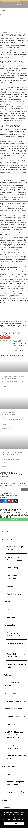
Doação (7, 808)
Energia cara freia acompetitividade (8, 413)
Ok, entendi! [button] (14, 823)
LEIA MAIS (4, 386)
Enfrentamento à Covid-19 (16, 644)
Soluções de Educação (13, 709)
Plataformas (8, 675)
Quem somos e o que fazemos (15, 548)
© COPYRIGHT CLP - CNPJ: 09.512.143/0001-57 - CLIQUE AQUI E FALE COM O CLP (14, 513)
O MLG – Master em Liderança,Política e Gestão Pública (14, 734)
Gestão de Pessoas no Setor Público (15, 655)
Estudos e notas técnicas (16, 701)
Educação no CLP (13, 724)
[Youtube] (9, 501)
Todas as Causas (13, 617)
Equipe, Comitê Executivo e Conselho (15, 558)
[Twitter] (5, 501)
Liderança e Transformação (12, 746)
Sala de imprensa (13, 594)
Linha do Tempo (12, 568)
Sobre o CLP (9, 539)
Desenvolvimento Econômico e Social (14, 634)
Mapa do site (4, 505)
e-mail (1, 479)
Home (6, 531)
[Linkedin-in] (12, 501)
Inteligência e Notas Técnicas (12, 684)
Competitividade (13, 625)
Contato (9, 586)
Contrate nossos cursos (16, 716)
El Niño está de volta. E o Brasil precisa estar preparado (13, 377)
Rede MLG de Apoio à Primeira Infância (15, 783)
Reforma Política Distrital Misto (16, 665)
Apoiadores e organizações (11, 577)
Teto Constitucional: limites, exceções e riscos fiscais (12, 453)
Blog (5, 800)
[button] (14, 4)
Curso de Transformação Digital (16, 757)
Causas (7, 610)
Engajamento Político (15, 33)
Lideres (9, 774)
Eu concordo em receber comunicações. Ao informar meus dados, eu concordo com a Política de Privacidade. (13, 485)
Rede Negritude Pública (16, 792)
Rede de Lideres (10, 766)
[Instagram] (16, 501)
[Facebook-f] (2, 501)
